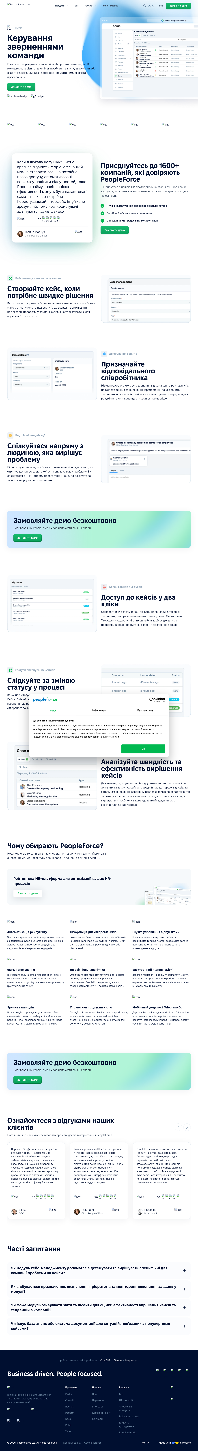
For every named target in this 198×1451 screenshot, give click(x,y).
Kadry (68, 1394)
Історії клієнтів (110, 5)
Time (68, 1431)
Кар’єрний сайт (101, 1412)
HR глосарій (126, 1400)
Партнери (98, 1400)
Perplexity (131, 1360)
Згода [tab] (52, 710)
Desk (68, 1419)
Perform (69, 1412)
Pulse (68, 1425)
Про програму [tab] (145, 710)
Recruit (69, 1406)
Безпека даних (72, 1442)
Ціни (77, 5)
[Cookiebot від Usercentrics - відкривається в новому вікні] (151, 700)
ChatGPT (105, 1360)
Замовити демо (28, 893)
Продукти (60, 5)
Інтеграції (97, 1406)
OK (143, 749)
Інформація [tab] (99, 710)
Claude (118, 1360)
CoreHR (69, 1400)
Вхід (161, 5)
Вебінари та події (129, 1416)
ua (149, 5)
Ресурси (89, 5)
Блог (121, 1394)
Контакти (97, 1419)
